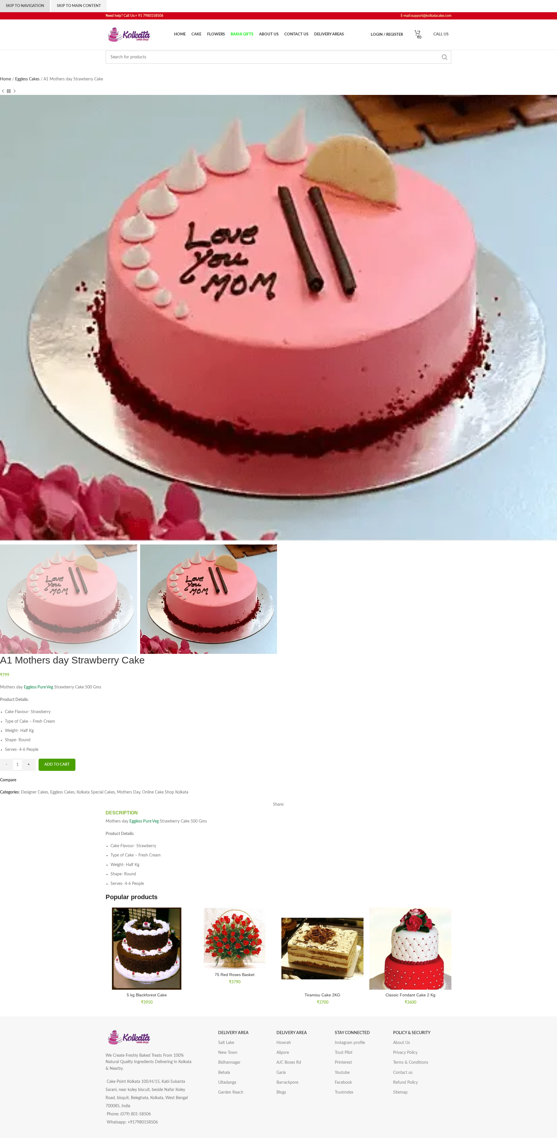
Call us (441, 34)
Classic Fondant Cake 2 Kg (410, 995)
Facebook (343, 1083)
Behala (224, 1073)
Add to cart (57, 765)
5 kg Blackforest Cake (147, 995)
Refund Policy (405, 1083)
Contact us (403, 1073)
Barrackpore (287, 1083)
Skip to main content (79, 6)
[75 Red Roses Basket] (234, 938)
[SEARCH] (444, 57)
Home (6, 79)
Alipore (282, 1053)
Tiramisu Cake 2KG (322, 995)
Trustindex (344, 1092)
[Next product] (14, 91)
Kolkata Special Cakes (96, 792)
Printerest (343, 1063)
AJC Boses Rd (288, 1063)
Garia (281, 1073)
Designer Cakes (34, 792)
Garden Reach (230, 1092)
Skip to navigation (25, 6)
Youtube (342, 1073)
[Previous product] (3, 91)
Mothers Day (128, 792)
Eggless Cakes (28, 79)
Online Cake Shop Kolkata (165, 792)
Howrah (283, 1043)
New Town (227, 1053)
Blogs (281, 1092)
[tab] (122, 813)
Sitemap (400, 1092)
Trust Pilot (343, 1053)
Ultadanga (227, 1083)
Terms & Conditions (410, 1063)
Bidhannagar (229, 1063)
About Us (401, 1043)
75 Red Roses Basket (234, 974)
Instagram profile (350, 1043)
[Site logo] (129, 35)
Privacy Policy (405, 1053)
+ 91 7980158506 (150, 15)
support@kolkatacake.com (431, 15)
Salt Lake (226, 1043)
